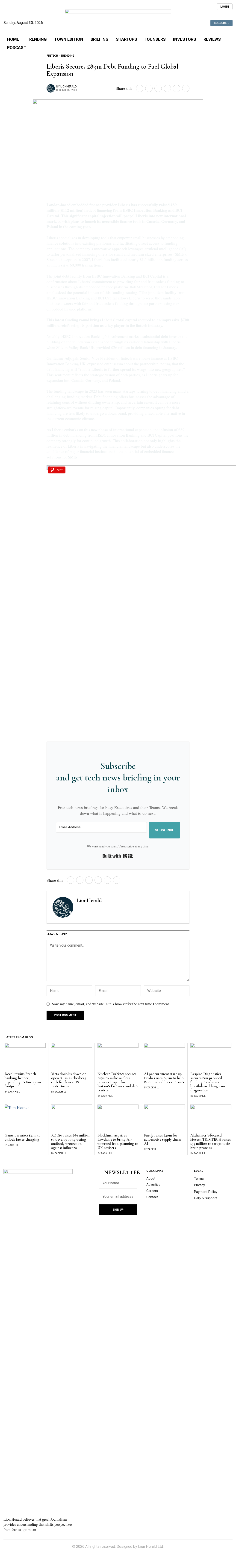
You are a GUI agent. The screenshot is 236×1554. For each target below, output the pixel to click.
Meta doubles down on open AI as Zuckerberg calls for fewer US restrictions (68, 1080)
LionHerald (68, 86)
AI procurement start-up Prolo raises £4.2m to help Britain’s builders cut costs (164, 1078)
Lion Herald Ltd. (151, 1546)
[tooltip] (202, 5)
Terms (199, 1179)
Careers (152, 1191)
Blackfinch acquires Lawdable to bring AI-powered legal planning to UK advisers (117, 1142)
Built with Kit (118, 856)
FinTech (52, 55)
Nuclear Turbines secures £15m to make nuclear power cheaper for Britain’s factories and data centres (117, 1082)
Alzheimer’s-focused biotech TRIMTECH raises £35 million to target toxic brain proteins (210, 1142)
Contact (152, 1197)
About (150, 1178)
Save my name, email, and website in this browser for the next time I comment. (111, 1003)
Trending (67, 55)
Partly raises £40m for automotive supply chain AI (162, 1140)
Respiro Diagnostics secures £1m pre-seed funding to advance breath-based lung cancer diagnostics (209, 1082)
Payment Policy (205, 1192)
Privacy (199, 1185)
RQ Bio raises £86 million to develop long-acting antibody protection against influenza (70, 1142)
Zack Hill (14, 1091)
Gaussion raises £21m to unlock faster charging (23, 1138)
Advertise (153, 1184)
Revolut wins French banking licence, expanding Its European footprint (23, 1080)
